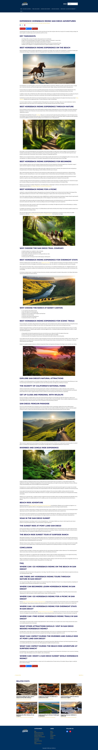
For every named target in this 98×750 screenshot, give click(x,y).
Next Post (81, 675)
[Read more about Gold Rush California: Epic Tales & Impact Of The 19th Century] (26, 689)
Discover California (27, 8)
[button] (31, 9)
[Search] (77, 4)
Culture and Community (70, 8)
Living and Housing (55, 8)
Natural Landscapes (39, 23)
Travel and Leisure (35, 8)
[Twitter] (22, 25)
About (51, 731)
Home (21, 8)
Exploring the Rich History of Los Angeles (25, 715)
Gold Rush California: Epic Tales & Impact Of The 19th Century (25, 697)
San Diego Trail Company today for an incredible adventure (40, 214)
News (35, 742)
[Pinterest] (66, 4)
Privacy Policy (52, 735)
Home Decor (63, 8)
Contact (51, 732)
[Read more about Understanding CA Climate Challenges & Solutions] (49, 707)
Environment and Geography (28, 717)
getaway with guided (46, 262)
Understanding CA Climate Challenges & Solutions (49, 715)
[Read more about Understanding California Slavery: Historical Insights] (71, 689)
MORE (21, 11)
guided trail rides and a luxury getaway (45, 611)
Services (51, 738)
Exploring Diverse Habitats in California (69, 715)
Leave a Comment (23, 23)
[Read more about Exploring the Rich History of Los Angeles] (26, 707)
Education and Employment (39, 736)
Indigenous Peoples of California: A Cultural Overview (48, 697)
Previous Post (17, 675)
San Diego (38, 114)
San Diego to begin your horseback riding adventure (41, 186)
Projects (51, 736)
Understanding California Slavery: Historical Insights (70, 697)
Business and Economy (45, 8)
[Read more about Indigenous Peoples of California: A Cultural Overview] (49, 689)
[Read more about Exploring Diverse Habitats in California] (71, 707)
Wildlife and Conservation (72, 717)
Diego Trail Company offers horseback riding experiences (34, 601)
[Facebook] (64, 4)
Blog (35, 731)
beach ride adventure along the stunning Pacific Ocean (40, 505)
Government (36, 738)
